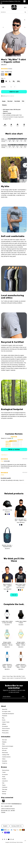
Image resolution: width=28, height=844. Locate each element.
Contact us (4, 763)
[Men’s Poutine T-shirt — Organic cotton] (7, 574)
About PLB (4, 709)
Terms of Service (6, 728)
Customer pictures (6, 756)
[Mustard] (22, 590)
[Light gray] (7, 514)
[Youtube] (8, 839)
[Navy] (9, 514)
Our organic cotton (6, 711)
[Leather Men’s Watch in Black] (21, 614)
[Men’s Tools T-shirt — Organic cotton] (20, 574)
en (24, 1)
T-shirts (3, 772)
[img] (4, 459)
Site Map (21, 842)
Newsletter (4, 761)
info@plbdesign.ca (16, 803)
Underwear (4, 787)
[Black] (5, 514)
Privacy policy (5, 732)
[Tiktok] (12, 839)
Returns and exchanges (7, 746)
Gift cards (4, 750)
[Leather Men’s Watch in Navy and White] (7, 614)
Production (4, 715)
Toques (3, 785)
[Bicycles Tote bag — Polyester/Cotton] (7, 535)
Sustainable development (8, 713)
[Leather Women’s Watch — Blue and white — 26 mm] (7, 657)
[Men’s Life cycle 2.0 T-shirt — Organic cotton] (21, 508)
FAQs (3, 744)
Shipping (4, 105)
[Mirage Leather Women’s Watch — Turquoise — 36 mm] (7, 634)
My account (4, 748)
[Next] (24, 27)
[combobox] (14, 12)
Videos (3, 758)
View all (14, 595)
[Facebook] (2, 839)
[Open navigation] (3, 7)
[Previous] (3, 27)
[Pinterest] (4, 839)
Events (3, 720)
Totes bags (4, 789)
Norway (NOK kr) (16, 826)
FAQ (23, 101)
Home (4, 676)
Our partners (5, 726)
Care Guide (17, 101)
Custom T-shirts (5, 722)
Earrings (4, 793)
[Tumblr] (6, 839)
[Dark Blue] (19, 524)
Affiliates (4, 724)
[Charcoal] (7, 591)
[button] (4, 68)
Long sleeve (5, 780)
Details (3, 101)
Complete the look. (14, 604)
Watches (4, 791)
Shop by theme (5, 770)
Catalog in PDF (5, 754)
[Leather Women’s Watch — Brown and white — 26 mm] (21, 657)
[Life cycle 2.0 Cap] (7, 503)
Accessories (5, 774)
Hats (3, 783)
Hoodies (4, 778)
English (5, 826)
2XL (18, 81)
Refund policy (5, 730)
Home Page (10, 676)
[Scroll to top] (25, 840)
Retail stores (5, 752)
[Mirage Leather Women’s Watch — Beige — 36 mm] (21, 634)
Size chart (9, 101)
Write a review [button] (14, 449)
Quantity (3, 86)
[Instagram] (10, 839)
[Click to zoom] (24, 19)
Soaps (3, 776)
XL (14, 81)
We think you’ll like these (14, 559)
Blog (3, 717)
